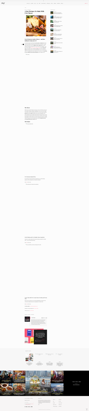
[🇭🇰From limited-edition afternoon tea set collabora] (38, 383)
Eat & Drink (32, 3)
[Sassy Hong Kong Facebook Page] (72, 381)
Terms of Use (60, 404)
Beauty (39, 3)
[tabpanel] (57, 12)
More (38, 404)
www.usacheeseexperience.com (33, 306)
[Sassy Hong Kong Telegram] (31, 406)
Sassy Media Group (55, 406)
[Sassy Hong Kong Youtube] (73, 381)
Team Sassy (33, 317)
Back (25, 7)
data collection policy (39, 341)
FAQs (53, 401)
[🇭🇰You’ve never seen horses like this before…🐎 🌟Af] (57, 377)
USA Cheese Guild (36, 308)
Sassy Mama (60, 406)
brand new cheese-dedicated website (35, 47)
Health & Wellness (43, 3)
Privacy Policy (54, 404)
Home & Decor (48, 3)
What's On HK (28, 3)
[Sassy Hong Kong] (3, 3)
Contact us (60, 399)
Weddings (55, 3)
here (26, 242)
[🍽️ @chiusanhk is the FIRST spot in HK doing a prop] (19, 389)
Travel (35, 3)
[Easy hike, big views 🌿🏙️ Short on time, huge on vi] (57, 389)
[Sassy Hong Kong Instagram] (75, 381)
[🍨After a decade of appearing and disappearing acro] (19, 377)
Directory (62, 3)
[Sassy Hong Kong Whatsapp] (78, 381)
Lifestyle (52, 3)
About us (54, 399)
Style (37, 3)
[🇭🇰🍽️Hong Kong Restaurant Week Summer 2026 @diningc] (6, 389)
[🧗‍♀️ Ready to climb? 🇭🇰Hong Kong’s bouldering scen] (6, 377)
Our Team (60, 401)
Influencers (58, 3)
